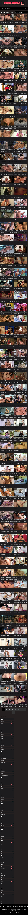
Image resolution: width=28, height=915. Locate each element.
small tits (12, 243)
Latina (7, 823)
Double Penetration (7, 775)
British (7, 747)
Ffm (7, 790)
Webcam (7, 899)
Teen (7, 881)
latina (11, 313)
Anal (7, 723)
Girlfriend (7, 799)
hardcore (23, 105)
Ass (7, 728)
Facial (7, 784)
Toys (7, 886)
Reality (7, 857)
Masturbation (7, 834)
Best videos (10, 12)
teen (17, 625)
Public (7, 853)
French (7, 792)
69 (14, 486)
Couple (7, 760)
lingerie (2, 93)
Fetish (7, 788)
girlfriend (6, 128)
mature (15, 70)
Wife (7, 903)
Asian (7, 725)
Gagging (7, 797)
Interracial (7, 814)
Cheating (7, 754)
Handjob (7, 808)
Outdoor (7, 847)
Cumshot (7, 764)
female (2, 58)
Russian (7, 862)
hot (1, 197)
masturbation (10, 590)
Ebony (7, 779)
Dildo (7, 773)
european (24, 267)
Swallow (7, 877)
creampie (19, 105)
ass (18, 220)
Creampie (7, 762)
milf (21, 544)
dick (5, 220)
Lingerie (7, 827)
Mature (7, 836)
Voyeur (7, 894)
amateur (2, 128)
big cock (2, 394)
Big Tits (7, 738)
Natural (7, 842)
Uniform (7, 890)
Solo (7, 870)
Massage (7, 831)
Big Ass (7, 734)
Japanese (7, 818)
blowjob (19, 47)
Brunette (7, 749)
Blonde (7, 743)
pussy (2, 590)
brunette (8, 35)
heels (26, 475)
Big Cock (7, 736)
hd (7, 105)
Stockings (7, 875)
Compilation (7, 758)
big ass (15, 220)
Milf (7, 838)
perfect (20, 683)
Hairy (7, 805)
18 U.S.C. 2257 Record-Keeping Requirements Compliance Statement (14, 906)
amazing (2, 567)
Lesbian (7, 825)
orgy (15, 533)
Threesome (7, 883)
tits (5, 24)
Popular (24, 12)
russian (23, 590)
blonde (7, 24)
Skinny (7, 866)
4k (1, 186)
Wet (7, 901)
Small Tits (7, 868)
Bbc (7, 732)
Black (7, 741)
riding (23, 683)
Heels (7, 810)
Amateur (7, 721)
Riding (7, 860)
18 (14, 625)
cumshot (23, 47)
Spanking (7, 873)
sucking (2, 220)
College (7, 756)
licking (15, 128)
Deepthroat (7, 771)
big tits (2, 24)
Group (7, 801)
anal (2, 82)
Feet (7, 786)
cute (15, 452)
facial (11, 24)
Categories (19, 12)
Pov (7, 851)
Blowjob (7, 745)
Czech (7, 766)
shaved (9, 186)
